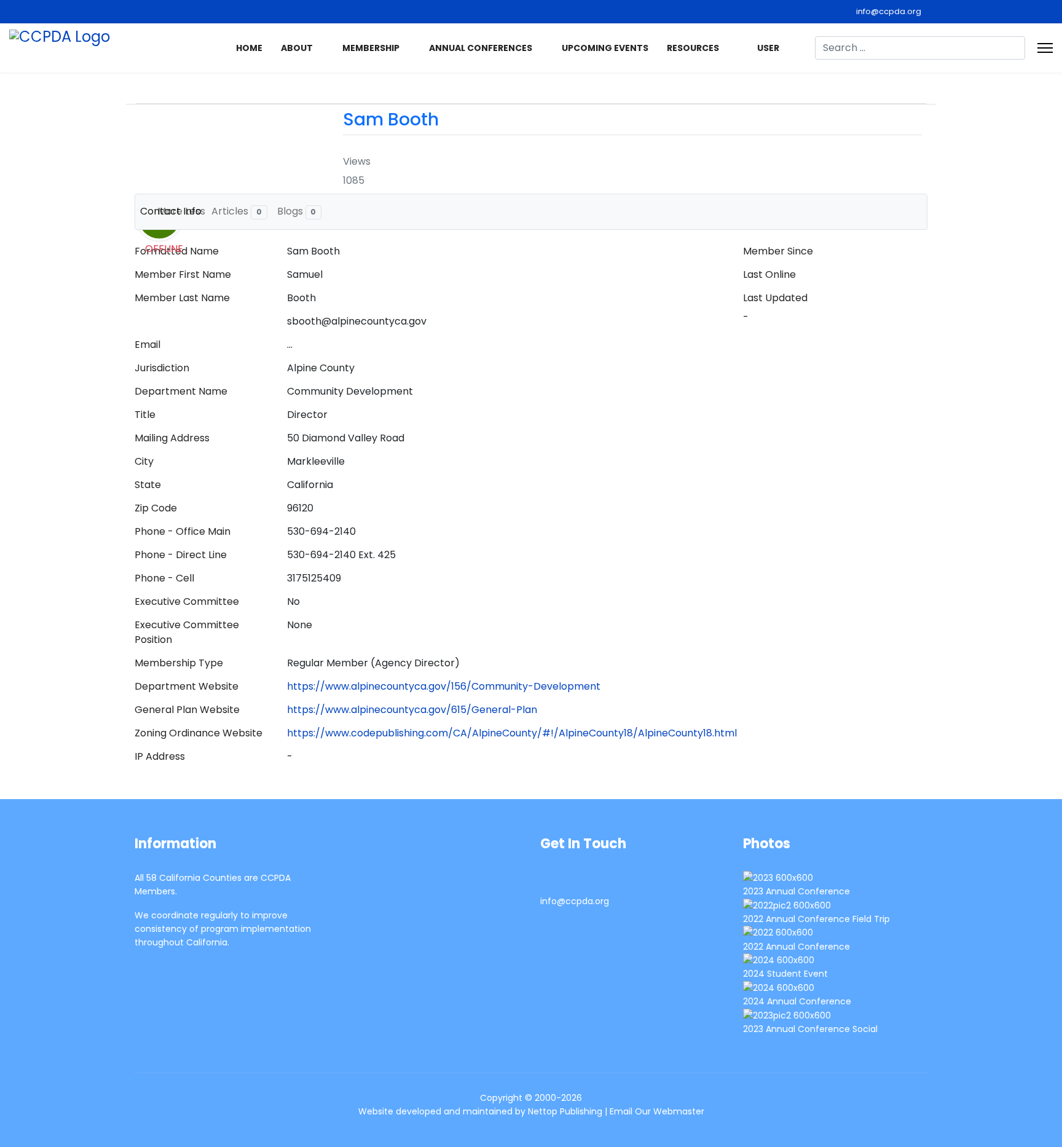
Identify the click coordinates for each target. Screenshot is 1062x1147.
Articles (236, 211)
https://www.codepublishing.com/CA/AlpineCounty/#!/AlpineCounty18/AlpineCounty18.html (512, 733)
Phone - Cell (164, 578)
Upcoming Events (605, 48)
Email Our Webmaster (657, 1111)
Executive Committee (187, 601)
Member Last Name (182, 298)
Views (357, 161)
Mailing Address (172, 438)
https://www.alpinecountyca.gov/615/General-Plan (412, 710)
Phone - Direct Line (181, 555)
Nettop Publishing (565, 1111)
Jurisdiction (162, 368)
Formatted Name (177, 251)
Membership (370, 48)
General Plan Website (187, 710)
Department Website (186, 686)
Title (145, 415)
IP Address (160, 756)
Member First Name (183, 274)
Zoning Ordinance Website (198, 733)
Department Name (181, 391)
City (144, 461)
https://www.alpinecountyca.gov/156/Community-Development (443, 686)
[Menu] (1045, 48)
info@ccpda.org (888, 11)
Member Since (778, 251)
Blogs (297, 211)
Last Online (769, 274)
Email (147, 344)
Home (249, 48)
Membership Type (179, 663)
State (148, 485)
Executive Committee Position (187, 632)
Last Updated (775, 298)
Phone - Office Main (182, 531)
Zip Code (156, 508)
